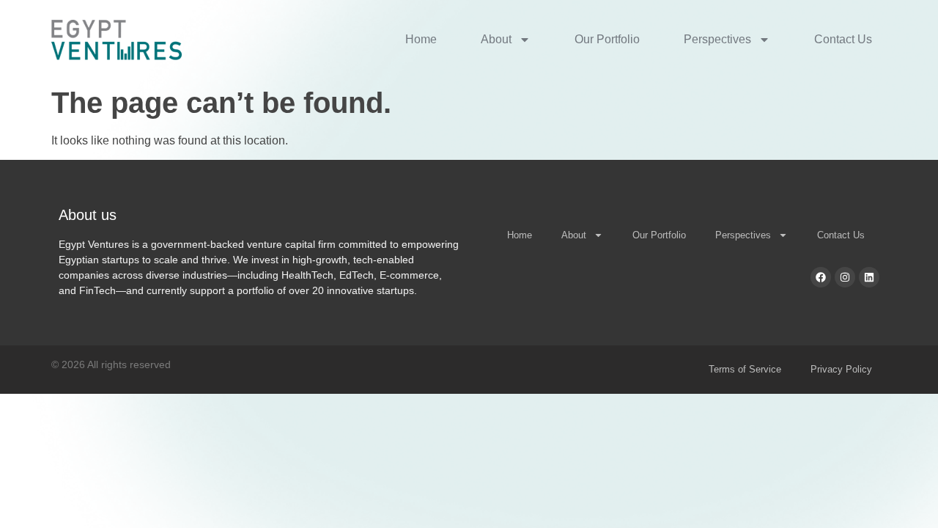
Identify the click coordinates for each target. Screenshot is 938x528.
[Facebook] (820, 277)
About (496, 39)
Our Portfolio (607, 39)
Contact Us (843, 39)
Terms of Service (745, 369)
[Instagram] (845, 277)
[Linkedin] (869, 277)
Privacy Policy (841, 369)
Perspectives (717, 39)
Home (421, 39)
